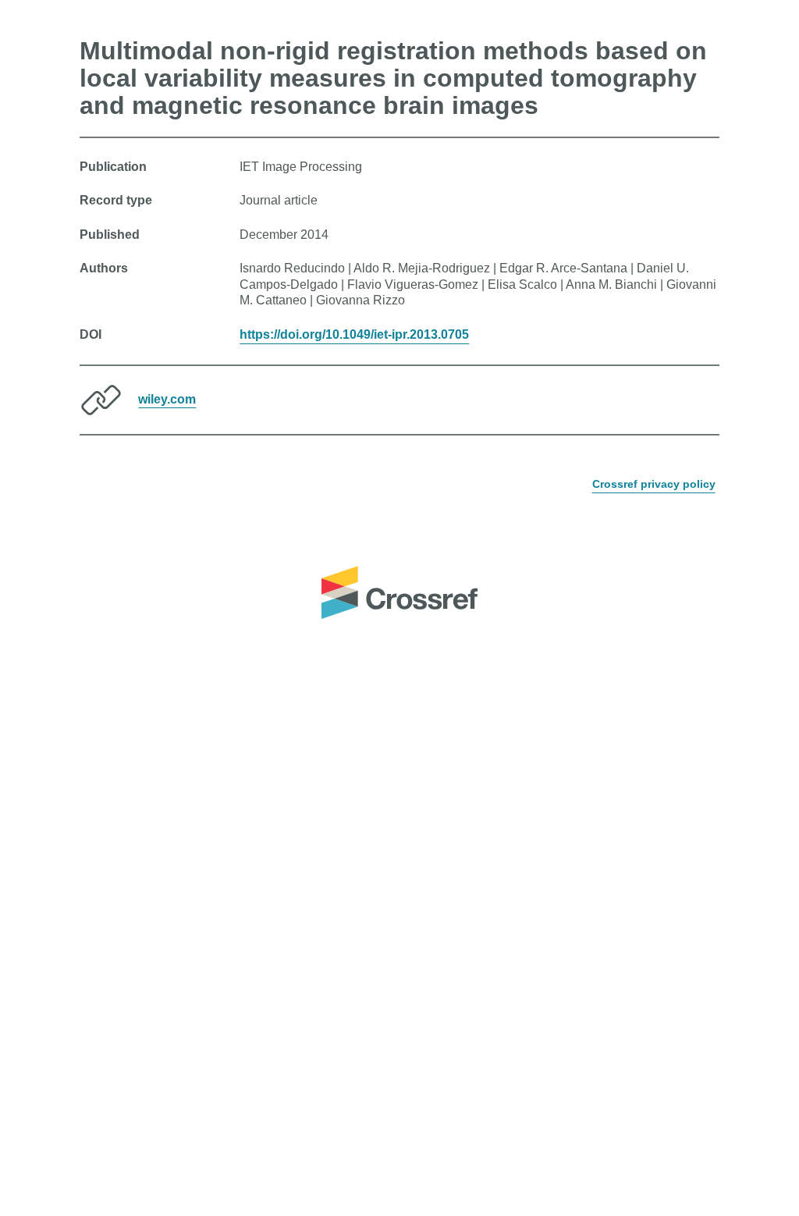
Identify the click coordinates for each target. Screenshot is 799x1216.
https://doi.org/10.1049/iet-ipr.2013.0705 (354, 334)
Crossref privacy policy (654, 484)
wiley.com (167, 398)
